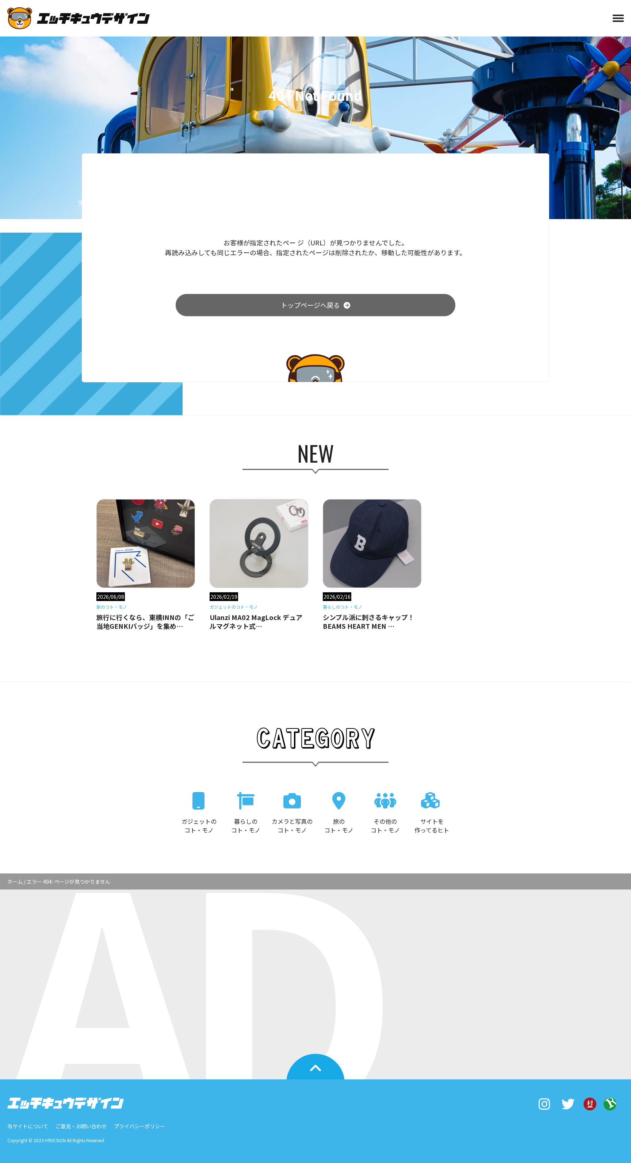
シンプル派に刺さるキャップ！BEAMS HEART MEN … (368, 621)
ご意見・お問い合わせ (81, 1126)
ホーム (15, 881)
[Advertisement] (315, 973)
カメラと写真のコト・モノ (292, 825)
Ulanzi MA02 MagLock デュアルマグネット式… (256, 621)
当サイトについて (27, 1126)
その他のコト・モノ (385, 825)
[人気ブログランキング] (610, 1106)
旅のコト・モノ (338, 825)
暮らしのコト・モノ (245, 825)
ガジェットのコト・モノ (199, 825)
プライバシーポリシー (139, 1126)
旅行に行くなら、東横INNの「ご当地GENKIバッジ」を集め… (145, 621)
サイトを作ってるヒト (431, 825)
